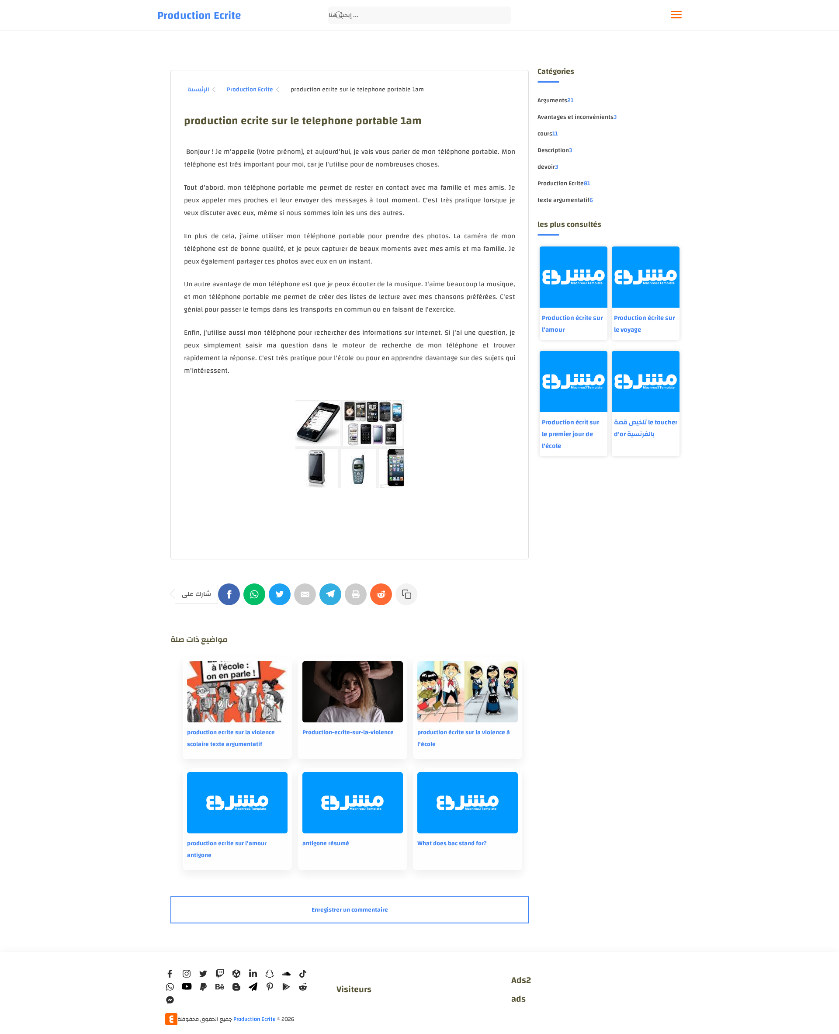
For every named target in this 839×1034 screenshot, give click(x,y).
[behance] (219, 986)
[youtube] (186, 986)
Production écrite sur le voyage (644, 324)
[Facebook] (230, 598)
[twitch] (219, 973)
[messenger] (170, 999)
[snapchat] (269, 973)
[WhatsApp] (256, 598)
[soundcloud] (286, 973)
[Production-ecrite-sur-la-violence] (352, 691)
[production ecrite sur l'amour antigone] (237, 802)
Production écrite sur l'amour (572, 324)
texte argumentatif (565, 200)
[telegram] (253, 986)
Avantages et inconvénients (577, 117)
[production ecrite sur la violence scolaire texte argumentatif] (237, 691)
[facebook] (170, 973)
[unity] (236, 973)
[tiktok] (302, 973)
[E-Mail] (306, 598)
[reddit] (302, 986)
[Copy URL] (408, 598)
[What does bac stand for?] (467, 802)
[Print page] (357, 598)
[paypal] (203, 986)
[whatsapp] (170, 986)
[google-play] (286, 986)
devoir (547, 167)
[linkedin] (253, 973)
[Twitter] (281, 598)
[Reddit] (382, 598)
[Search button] (339, 15)
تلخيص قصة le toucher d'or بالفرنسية (645, 428)
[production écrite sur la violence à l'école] (467, 691)
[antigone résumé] (352, 802)
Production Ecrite (199, 15)
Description (554, 150)
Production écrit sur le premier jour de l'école (570, 434)
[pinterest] (269, 986)
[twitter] (203, 973)
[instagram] (186, 973)
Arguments (555, 100)
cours (547, 133)
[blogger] (236, 986)
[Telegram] (332, 598)
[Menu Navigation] (676, 15)
